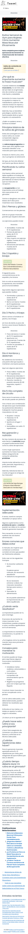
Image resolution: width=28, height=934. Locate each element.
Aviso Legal (7, 931)
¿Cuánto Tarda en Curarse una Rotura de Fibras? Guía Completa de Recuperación (16, 863)
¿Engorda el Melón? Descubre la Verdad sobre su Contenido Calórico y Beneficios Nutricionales (15, 845)
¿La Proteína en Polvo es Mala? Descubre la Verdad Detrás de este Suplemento (16, 855)
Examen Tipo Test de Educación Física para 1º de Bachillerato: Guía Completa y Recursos (13, 906)
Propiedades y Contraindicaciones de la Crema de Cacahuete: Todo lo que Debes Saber (13, 901)
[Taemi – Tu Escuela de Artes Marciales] (9, 3)
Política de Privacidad (16, 930)
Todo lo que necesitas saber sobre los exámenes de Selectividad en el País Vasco (13, 885)
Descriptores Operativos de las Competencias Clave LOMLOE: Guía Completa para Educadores (12, 912)
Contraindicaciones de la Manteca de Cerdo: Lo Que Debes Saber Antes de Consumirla (13, 922)
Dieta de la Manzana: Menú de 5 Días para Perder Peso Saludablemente (15, 836)
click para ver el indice (11, 70)
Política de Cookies (18, 931)
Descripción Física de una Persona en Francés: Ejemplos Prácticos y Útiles (13, 917)
